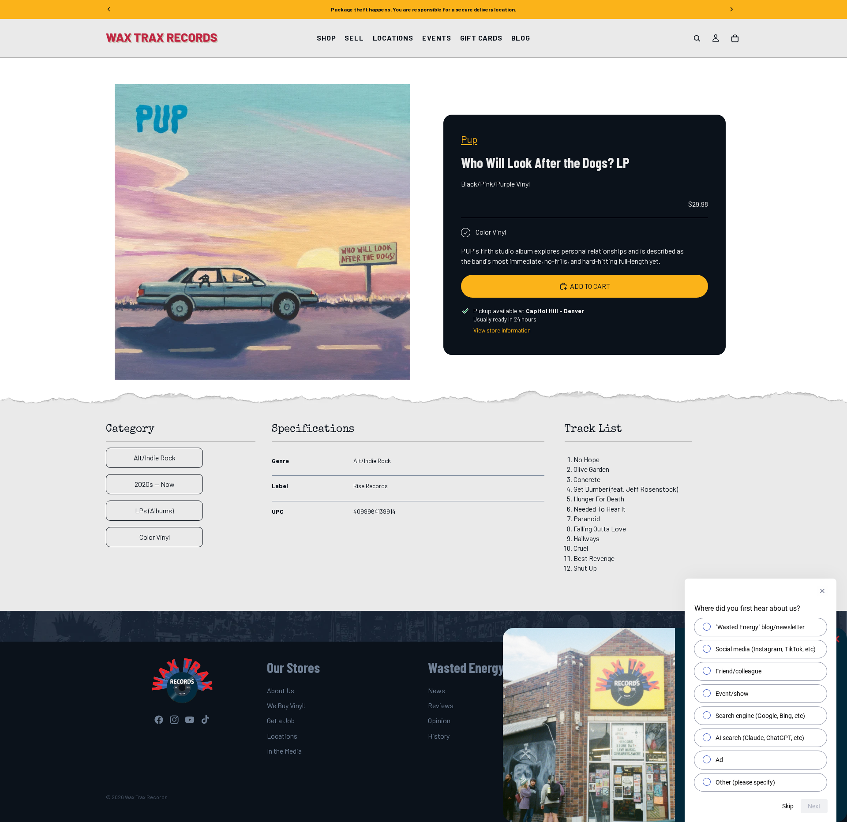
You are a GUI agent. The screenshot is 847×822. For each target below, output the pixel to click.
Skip (788, 806)
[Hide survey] (822, 591)
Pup (469, 139)
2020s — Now (155, 484)
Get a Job (281, 721)
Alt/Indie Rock (155, 457)
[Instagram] (174, 719)
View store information (502, 330)
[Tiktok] (205, 719)
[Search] (697, 38)
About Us (280, 690)
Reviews (440, 705)
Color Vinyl (154, 537)
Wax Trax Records (146, 797)
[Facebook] (159, 719)
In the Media (284, 751)
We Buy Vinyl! (286, 705)
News (436, 690)
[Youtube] (189, 719)
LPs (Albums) (154, 510)
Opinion (439, 721)
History (439, 736)
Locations (282, 736)
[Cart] (735, 38)
